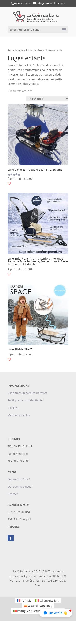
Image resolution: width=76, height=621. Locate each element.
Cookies (13, 408)
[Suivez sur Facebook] (11, 538)
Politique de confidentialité (25, 400)
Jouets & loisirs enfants (31, 50)
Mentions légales (19, 415)
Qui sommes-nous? (20, 486)
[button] (55, 613)
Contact (13, 494)
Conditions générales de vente (27, 393)
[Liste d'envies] (9, 183)
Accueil (12, 50)
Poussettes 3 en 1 (19, 479)
